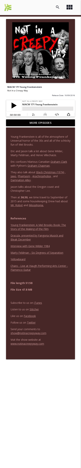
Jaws (13, 176)
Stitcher (34, 309)
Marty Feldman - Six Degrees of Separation (37, 252)
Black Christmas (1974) (50, 172)
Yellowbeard (18, 259)
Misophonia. (36, 205)
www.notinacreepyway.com (27, 343)
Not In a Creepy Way (17, 90)
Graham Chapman (39, 165)
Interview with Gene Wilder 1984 (30, 246)
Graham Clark (58, 161)
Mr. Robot (17, 205)
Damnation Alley (21, 180)
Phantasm (24, 176)
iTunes (38, 303)
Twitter (31, 322)
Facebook (30, 316)
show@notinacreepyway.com (28, 333)
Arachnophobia (41, 176)
